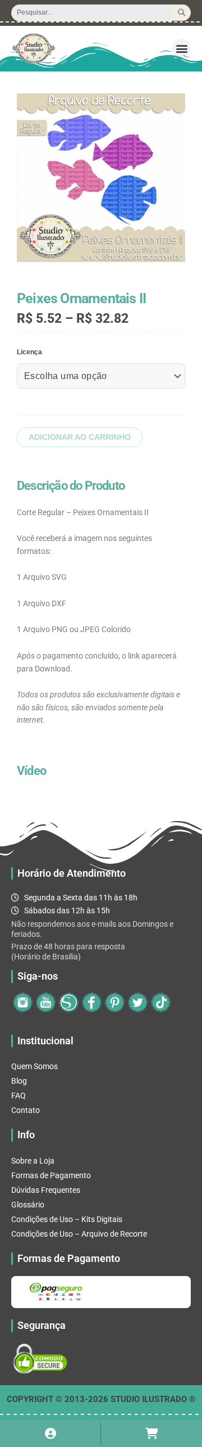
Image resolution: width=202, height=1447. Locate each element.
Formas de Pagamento (51, 1175)
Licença (29, 352)
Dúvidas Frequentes (45, 1189)
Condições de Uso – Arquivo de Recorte (79, 1233)
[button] (181, 48)
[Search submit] (181, 12)
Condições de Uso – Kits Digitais (66, 1219)
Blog (19, 1080)
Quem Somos (34, 1066)
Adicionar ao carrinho (80, 437)
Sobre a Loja (32, 1160)
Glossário (27, 1204)
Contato (25, 1110)
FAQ (18, 1095)
